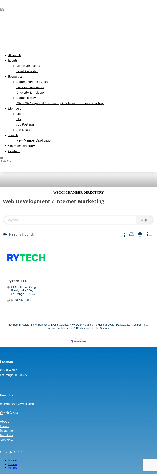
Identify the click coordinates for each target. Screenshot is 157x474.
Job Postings (25, 124)
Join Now (6, 440)
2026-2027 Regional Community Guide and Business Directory (60, 103)
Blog (19, 119)
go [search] (146, 220)
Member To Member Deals (99, 324)
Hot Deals (23, 130)
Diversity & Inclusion (31, 92)
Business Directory (18, 324)
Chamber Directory (21, 146)
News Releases (40, 324)
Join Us (13, 135)
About (4, 421)
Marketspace (123, 324)
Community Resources (32, 82)
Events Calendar (60, 324)
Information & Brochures (74, 328)
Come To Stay (26, 98)
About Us (14, 55)
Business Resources (30, 87)
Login (20, 114)
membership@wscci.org (17, 404)
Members (14, 108)
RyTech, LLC (17, 281)
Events (13, 60)
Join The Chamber (100, 328)
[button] (5, 234)
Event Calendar (27, 71)
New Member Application (34, 140)
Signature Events (28, 66)
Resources (15, 76)
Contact (14, 151)
